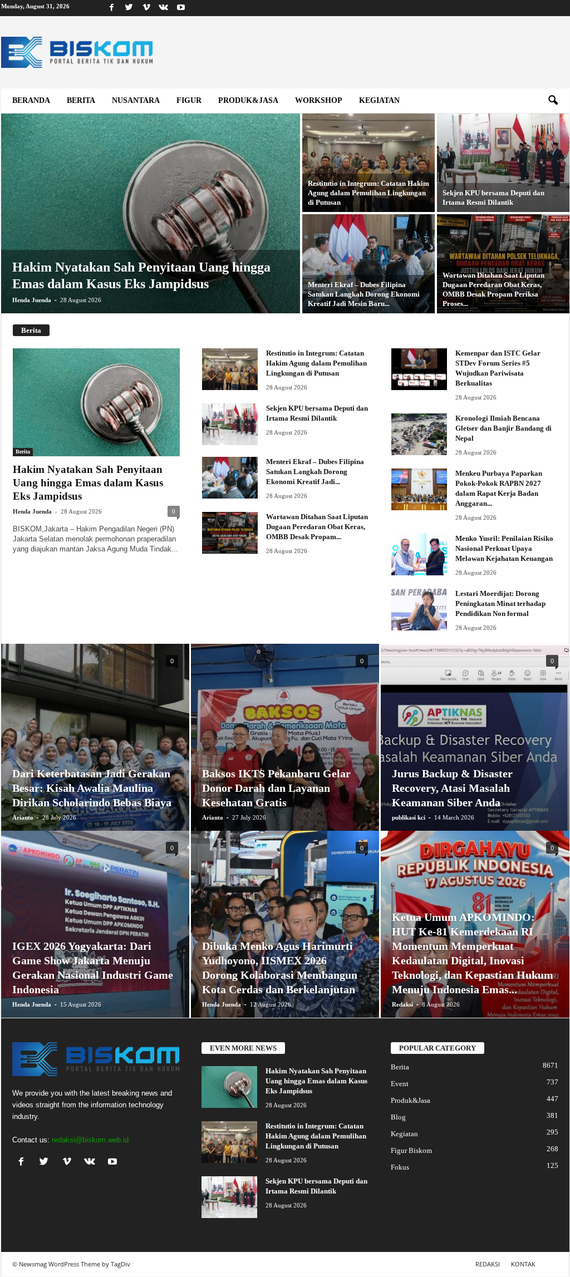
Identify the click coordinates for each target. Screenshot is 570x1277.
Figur (189, 100)
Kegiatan (379, 100)
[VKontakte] (163, 8)
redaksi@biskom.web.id (90, 1140)
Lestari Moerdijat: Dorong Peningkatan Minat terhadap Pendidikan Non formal (500, 603)
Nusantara (136, 100)
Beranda (31, 100)
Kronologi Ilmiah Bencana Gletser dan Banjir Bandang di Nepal (503, 428)
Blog (398, 1117)
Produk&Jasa (248, 100)
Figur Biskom (411, 1150)
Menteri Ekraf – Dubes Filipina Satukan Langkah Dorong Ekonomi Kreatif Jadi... (315, 471)
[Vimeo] (146, 8)
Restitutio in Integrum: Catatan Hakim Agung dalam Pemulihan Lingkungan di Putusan (316, 363)
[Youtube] (181, 8)
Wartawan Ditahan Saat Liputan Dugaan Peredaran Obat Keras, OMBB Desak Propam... (317, 526)
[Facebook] (112, 8)
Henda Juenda (31, 300)
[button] (552, 100)
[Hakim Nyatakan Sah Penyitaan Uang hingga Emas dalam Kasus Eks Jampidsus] (150, 224)
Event (400, 1083)
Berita (81, 100)
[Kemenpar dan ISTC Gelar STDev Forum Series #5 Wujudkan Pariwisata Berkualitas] (419, 369)
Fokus (400, 1167)
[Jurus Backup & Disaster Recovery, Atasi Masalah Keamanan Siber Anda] (475, 743)
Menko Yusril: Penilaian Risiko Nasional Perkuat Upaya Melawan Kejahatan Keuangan (504, 548)
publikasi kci (408, 817)
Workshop (318, 100)
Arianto (22, 817)
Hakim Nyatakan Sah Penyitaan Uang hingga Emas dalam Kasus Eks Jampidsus (88, 483)
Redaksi (402, 1004)
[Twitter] (129, 8)
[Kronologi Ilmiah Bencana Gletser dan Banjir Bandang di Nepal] (419, 434)
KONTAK (523, 1264)
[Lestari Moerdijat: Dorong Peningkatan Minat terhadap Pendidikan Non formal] (419, 609)
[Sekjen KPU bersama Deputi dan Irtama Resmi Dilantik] (503, 162)
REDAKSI (487, 1264)
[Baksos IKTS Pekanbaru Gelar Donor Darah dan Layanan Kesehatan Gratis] (285, 754)
